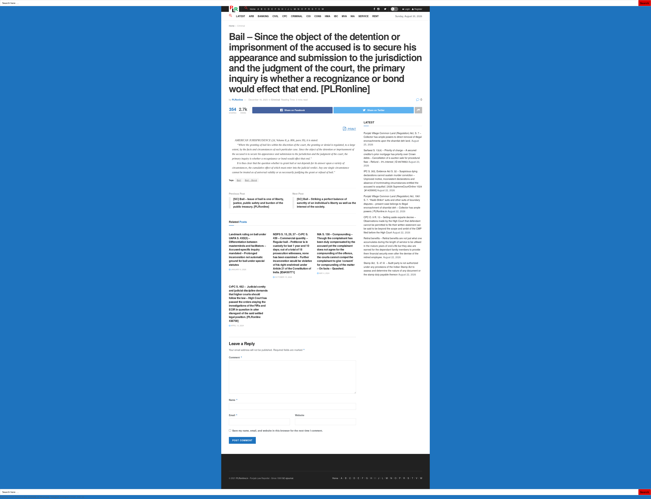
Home (252, 8)
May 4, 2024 (324, 273)
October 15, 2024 (283, 277)
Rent (375, 16)
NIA (353, 16)
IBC (336, 16)
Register (418, 8)
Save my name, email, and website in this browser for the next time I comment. (277, 430)
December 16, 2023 (258, 99)
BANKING (263, 16)
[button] (246, 8)
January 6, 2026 (238, 269)
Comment (235, 357)
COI (308, 16)
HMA (327, 16)
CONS (317, 16)
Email (233, 415)
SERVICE (363, 16)
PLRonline (237, 99)
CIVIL (275, 16)
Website (299, 415)
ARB (251, 16)
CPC (284, 16)
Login (407, 8)
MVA (344, 16)
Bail (239, 180)
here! (86, 497)
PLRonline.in (242, 478)
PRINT (351, 129)
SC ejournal (287, 478)
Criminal (241, 25)
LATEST (240, 16)
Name (233, 400)
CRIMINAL (297, 16)
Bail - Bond (251, 180)
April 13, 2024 (237, 325)
